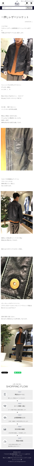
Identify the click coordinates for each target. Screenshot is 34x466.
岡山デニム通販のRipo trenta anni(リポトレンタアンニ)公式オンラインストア (17, 458)
